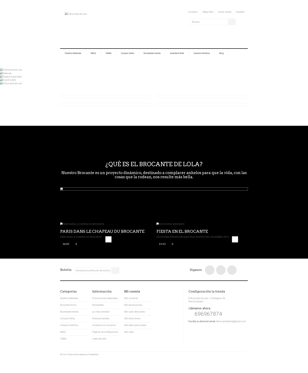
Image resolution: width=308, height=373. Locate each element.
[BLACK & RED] (8, 80)
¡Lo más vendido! (100, 311)
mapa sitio (208, 12)
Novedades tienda (152, 53)
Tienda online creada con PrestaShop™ (83, 354)
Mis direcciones (132, 318)
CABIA (108, 53)
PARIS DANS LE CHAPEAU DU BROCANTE (102, 231)
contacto (193, 12)
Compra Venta (127, 53)
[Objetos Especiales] (11, 76)
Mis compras (131, 298)
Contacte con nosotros (104, 325)
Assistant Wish (177, 53)
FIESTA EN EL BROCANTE (182, 231)
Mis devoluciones (133, 305)
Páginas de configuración (105, 332)
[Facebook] (209, 270)
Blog (221, 53)
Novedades (98, 305)
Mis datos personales (135, 325)
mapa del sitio (99, 338)
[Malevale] (5, 73)
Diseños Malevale (73, 53)
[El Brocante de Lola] (89, 27)
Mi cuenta (132, 291)
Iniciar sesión (225, 12)
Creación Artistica (201, 53)
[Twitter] (221, 270)
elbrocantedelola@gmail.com (231, 321)
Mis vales (129, 332)
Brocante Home (68, 305)
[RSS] (232, 270)
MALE (93, 53)
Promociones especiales (105, 298)
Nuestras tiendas (100, 318)
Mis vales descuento (134, 311)
